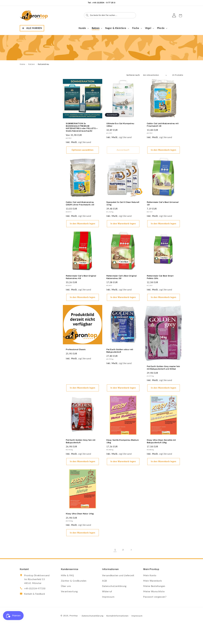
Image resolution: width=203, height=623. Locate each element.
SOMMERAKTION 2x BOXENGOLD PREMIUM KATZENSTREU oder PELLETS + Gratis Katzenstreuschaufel (82, 127)
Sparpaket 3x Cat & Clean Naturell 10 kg (122, 203)
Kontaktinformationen (117, 615)
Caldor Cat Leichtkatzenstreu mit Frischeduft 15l (162, 124)
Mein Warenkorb (152, 580)
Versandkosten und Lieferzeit (118, 575)
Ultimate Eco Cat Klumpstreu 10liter (120, 124)
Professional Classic (76, 349)
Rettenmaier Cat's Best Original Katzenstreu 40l (81, 277)
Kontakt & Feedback (34, 593)
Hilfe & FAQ (67, 575)
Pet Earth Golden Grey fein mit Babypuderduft (80, 441)
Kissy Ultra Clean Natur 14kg (80, 514)
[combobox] (113, 15)
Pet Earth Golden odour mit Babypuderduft (119, 350)
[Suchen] (87, 15)
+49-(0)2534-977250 (34, 588)
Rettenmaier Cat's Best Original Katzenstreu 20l (121, 277)
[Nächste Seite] (131, 550)
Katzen (31, 64)
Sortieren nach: (133, 75)
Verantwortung (69, 591)
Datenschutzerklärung (114, 586)
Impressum (108, 596)
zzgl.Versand (84, 142)
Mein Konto (149, 575)
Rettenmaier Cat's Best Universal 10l (162, 203)
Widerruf (107, 591)
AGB (104, 580)
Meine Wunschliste (154, 591)
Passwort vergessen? (154, 596)
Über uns (66, 586)
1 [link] (115, 549)
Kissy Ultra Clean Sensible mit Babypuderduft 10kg (161, 441)
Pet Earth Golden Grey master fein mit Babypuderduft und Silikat (163, 367)
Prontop (74, 615)
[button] (32, 28)
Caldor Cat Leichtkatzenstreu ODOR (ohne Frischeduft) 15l (80, 203)
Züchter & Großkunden (73, 580)
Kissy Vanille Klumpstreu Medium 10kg (122, 441)
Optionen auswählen (82, 150)
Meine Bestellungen (154, 586)
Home (22, 64)
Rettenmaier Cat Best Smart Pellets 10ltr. (160, 277)
